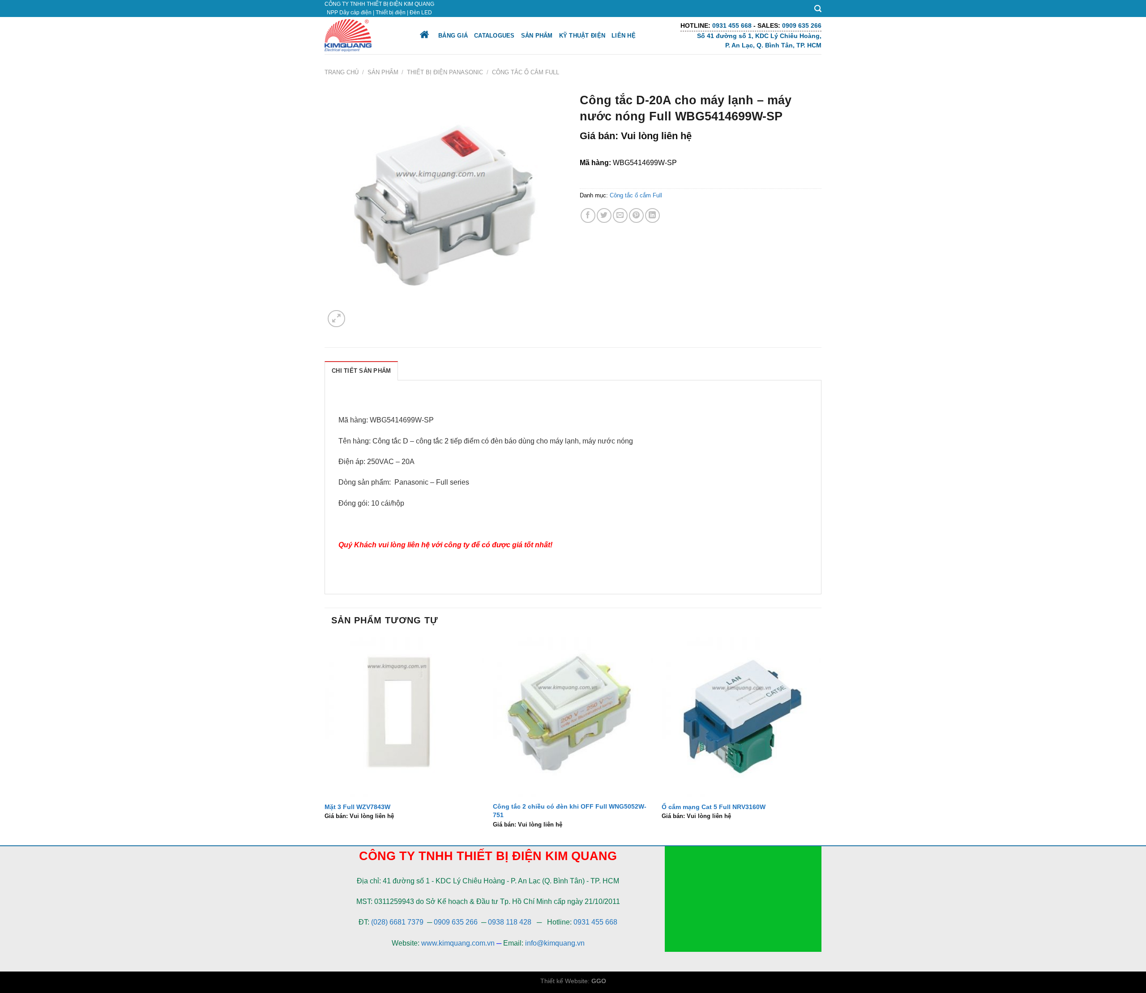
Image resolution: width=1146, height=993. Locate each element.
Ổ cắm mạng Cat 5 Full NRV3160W (713, 806)
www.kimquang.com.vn (458, 943)
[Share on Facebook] (588, 215)
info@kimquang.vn (555, 943)
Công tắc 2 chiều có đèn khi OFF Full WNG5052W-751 (569, 810)
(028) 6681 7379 (398, 922)
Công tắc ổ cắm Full (525, 72)
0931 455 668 (595, 922)
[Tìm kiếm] (817, 8)
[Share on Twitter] (604, 215)
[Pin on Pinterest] (636, 215)
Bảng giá (453, 35)
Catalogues (494, 35)
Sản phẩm (537, 35)
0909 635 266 (456, 922)
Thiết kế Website (564, 980)
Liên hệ (623, 35)
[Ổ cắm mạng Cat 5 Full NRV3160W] (741, 717)
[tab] (361, 370)
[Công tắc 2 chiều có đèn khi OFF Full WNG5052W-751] (573, 717)
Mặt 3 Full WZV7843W (357, 806)
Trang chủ (342, 72)
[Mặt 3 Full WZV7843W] (404, 717)
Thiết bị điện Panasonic (445, 72)
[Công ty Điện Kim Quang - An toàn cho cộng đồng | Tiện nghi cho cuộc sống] (364, 35)
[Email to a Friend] (620, 215)
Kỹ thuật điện (582, 35)
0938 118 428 (509, 922)
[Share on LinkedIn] (652, 215)
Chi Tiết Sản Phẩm (361, 370)
